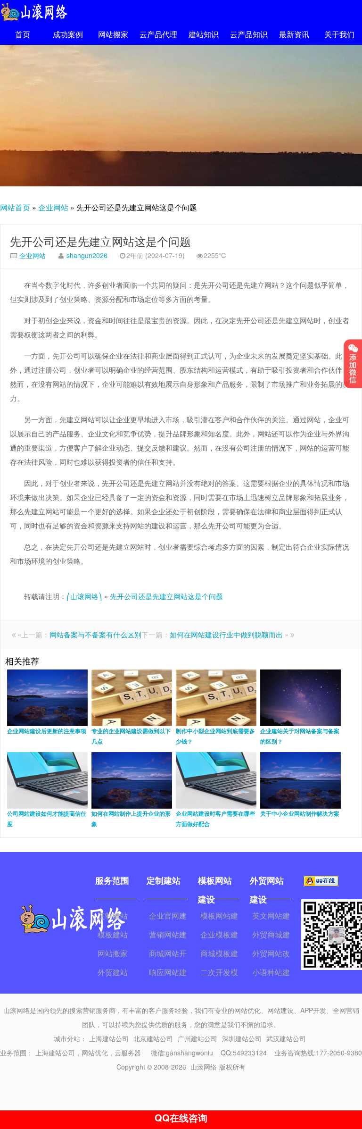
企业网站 (53, 207)
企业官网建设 (168, 916)
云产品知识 (249, 34)
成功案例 (68, 34)
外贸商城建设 (271, 935)
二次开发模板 (219, 973)
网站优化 (95, 1052)
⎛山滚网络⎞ (84, 596)
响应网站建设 (168, 973)
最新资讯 (294, 34)
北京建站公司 (153, 1038)
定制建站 (113, 915)
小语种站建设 (271, 973)
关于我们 (339, 34)
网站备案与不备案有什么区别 (95, 634)
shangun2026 (86, 255)
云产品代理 (158, 34)
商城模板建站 (219, 954)
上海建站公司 (109, 1038)
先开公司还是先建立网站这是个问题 (100, 241)
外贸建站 (113, 972)
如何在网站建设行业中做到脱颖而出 (226, 634)
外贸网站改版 (271, 954)
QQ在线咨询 (181, 1117)
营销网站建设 (168, 935)
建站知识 (204, 34)
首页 (22, 34)
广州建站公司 (197, 1038)
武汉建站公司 (286, 1038)
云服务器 (128, 1052)
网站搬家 (113, 34)
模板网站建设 (219, 916)
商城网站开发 (168, 954)
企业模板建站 (219, 935)
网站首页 (15, 207)
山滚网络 (203, 1066)
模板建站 (113, 934)
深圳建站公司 (242, 1038)
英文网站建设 (271, 916)
